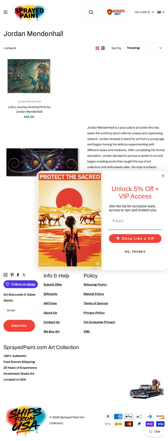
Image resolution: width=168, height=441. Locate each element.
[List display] (103, 48)
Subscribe (19, 325)
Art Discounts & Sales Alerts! (19, 297)
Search (91, 12)
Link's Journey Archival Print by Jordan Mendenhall (29, 109)
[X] (23, 274)
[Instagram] (5, 275)
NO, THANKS (135, 251)
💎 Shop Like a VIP (135, 238)
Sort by (116, 48)
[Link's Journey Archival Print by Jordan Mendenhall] (29, 77)
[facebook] (18, 275)
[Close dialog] (163, 175)
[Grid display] (97, 48)
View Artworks (6, 12)
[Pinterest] (12, 275)
